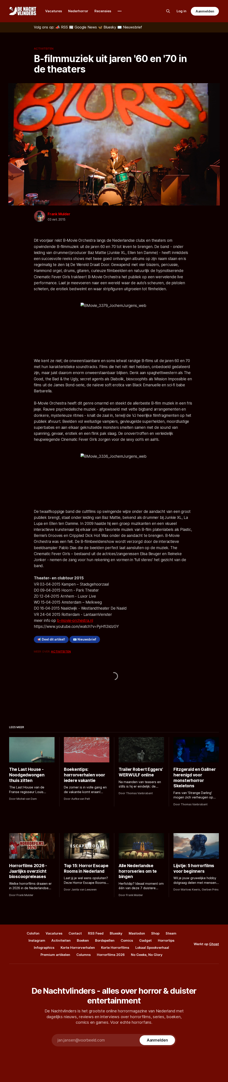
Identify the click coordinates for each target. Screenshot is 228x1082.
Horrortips (166, 940)
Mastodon (137, 933)
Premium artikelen (55, 955)
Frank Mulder (59, 214)
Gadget (145, 940)
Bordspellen (104, 940)
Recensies (102, 11)
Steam (171, 933)
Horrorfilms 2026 (111, 955)
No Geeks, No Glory (147, 955)
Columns (83, 955)
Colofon (33, 933)
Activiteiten (44, 48)
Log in (181, 11)
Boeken (83, 940)
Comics (127, 940)
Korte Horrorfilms (115, 947)
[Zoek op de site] (168, 11)
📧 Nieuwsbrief (84, 639)
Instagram (36, 940)
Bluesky (116, 933)
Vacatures (53, 11)
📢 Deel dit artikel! (51, 639)
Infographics (44, 947)
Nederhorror (78, 11)
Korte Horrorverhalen (78, 947)
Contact (75, 933)
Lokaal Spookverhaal (152, 947)
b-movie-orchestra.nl (75, 620)
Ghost (214, 944)
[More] (119, 11)
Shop (155, 933)
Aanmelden (204, 11)
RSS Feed (96, 933)
